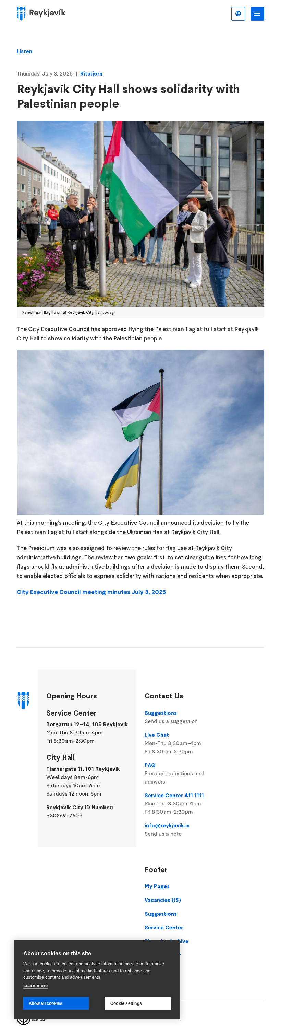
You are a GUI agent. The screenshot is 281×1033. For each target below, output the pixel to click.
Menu (257, 14)
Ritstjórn (91, 73)
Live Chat (173, 743)
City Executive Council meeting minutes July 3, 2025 (91, 592)
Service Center (164, 927)
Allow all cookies (45, 1003)
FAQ (174, 773)
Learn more (35, 985)
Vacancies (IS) (163, 899)
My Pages (157, 886)
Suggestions (171, 716)
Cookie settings (126, 1003)
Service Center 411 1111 (174, 803)
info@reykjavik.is (167, 829)
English (238, 14)
